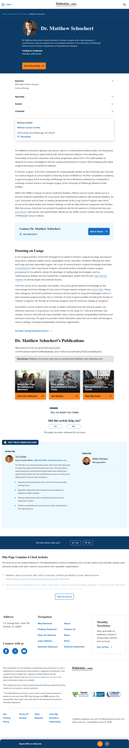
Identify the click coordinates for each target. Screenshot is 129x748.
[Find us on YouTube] (24, 651)
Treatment (12, 14)
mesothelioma (22, 268)
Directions (25, 136)
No (89, 542)
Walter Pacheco (100, 458)
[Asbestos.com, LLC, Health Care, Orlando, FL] (98, 694)
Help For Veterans (47, 635)
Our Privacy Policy (6, 718)
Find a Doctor (23, 14)
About (67, 623)
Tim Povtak (20, 456)
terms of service (51, 677)
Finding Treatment (47, 629)
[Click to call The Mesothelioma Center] (124, 4)
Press (67, 641)
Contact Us (69, 629)
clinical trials (97, 289)
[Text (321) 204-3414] (107, 744)
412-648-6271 (30, 234)
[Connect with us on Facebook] (6, 651)
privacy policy (34, 677)
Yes (77, 542)
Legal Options (45, 641)
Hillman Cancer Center (28, 127)
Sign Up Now (103, 647)
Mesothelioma (45, 623)
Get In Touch (96, 231)
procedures (20, 212)
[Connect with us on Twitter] (15, 651)
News (67, 635)
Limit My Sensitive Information (55, 718)
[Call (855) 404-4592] (100, 744)
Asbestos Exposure (48, 646)
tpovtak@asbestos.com (57, 460)
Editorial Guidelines (74, 646)
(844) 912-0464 (40, 460)
